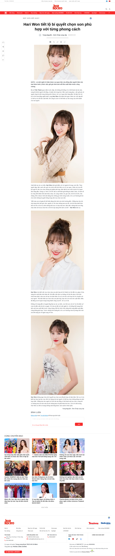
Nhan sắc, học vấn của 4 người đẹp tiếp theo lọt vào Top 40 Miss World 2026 (16, 501)
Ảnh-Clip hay (78, 12)
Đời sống (12, 12)
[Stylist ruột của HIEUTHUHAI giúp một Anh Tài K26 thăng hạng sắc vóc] (44, 445)
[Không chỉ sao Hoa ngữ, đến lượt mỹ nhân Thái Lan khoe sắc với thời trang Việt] (72, 445)
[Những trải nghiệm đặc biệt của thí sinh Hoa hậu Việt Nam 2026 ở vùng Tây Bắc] (72, 468)
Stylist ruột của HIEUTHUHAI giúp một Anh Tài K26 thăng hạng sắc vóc (44, 455)
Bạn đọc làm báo (14, 551)
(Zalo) (37, 537)
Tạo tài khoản (44, 415)
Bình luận (3, 55)
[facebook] (107, 1)
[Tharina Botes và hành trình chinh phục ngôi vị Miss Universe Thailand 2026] (72, 490)
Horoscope (102, 12)
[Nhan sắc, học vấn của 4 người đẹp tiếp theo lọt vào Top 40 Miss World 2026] (16, 490)
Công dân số (19, 530)
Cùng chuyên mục (13, 436)
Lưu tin (3, 51)
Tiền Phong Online (46, 1)
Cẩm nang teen (90, 528)
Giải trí (26, 12)
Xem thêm (109, 13)
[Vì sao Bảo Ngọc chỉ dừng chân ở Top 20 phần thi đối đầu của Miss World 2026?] (44, 490)
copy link (57, 42)
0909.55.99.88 (32, 537)
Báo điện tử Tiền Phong (57, 7)
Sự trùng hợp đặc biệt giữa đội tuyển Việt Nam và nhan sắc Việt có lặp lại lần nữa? (16, 456)
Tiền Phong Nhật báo (60, 1)
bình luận (64, 42)
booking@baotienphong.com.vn (36, 539)
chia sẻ (50, 42)
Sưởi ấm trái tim (67, 528)
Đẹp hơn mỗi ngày (45, 12)
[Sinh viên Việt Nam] (106, 523)
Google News (90, 18)
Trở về (3, 59)
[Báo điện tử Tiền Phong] (93, 523)
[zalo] (82, 539)
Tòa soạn (7, 535)
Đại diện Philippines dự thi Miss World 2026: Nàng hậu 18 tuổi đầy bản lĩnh (43, 478)
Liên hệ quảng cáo (32, 535)
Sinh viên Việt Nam (74, 1)
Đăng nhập (34, 415)
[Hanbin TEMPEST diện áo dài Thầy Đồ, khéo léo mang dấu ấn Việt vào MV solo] (16, 468)
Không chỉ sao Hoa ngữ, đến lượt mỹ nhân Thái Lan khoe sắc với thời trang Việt (72, 456)
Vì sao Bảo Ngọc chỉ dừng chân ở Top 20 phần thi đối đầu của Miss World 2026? (43, 501)
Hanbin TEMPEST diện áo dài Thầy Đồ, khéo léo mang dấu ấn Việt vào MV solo (16, 478)
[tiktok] (77, 539)
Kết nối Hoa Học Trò (45, 530)
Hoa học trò (9, 522)
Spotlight (94, 12)
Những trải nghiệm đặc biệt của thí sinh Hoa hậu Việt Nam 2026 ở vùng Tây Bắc (71, 478)
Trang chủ (5, 13)
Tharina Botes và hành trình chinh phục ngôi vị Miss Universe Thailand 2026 (72, 501)
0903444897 (52, 537)
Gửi (79, 424)
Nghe (3, 42)
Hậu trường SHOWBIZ (58, 12)
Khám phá (19, 12)
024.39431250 (9, 540)
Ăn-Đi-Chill (69, 12)
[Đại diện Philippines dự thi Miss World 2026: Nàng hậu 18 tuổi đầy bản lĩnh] (44, 468)
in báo (61, 42)
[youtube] (110, 1)
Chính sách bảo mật (98, 535)
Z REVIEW (86, 12)
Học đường (34, 12)
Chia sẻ (3, 46)
